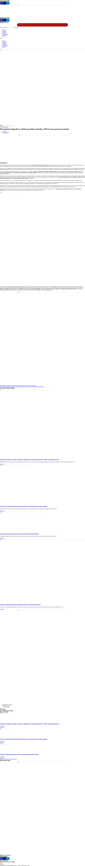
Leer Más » (2, 464)
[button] (42, 38)
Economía (4, 35)
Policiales (4, 33)
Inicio (3, 29)
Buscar (1, 27)
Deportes (4, 31)
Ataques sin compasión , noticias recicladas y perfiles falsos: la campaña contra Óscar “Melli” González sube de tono (29, 459)
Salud (3, 36)
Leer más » (2, 727)
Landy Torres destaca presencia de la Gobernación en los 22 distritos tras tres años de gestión (23, 506)
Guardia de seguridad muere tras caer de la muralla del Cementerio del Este (19, 533)
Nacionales (4, 30)
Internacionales (5, 34)
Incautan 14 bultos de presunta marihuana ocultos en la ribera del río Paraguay (20, 604)
